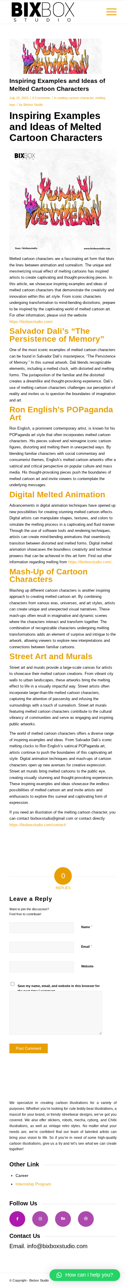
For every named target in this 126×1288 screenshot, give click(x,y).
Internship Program (33, 1184)
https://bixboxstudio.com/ (30, 321)
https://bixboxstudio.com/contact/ (37, 825)
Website (87, 966)
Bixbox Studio (33, 104)
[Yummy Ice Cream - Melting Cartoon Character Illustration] (55, 56)
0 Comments (41, 98)
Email (86, 946)
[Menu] (109, 12)
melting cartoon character (75, 98)
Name (86, 927)
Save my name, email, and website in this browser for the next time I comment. (59, 988)
